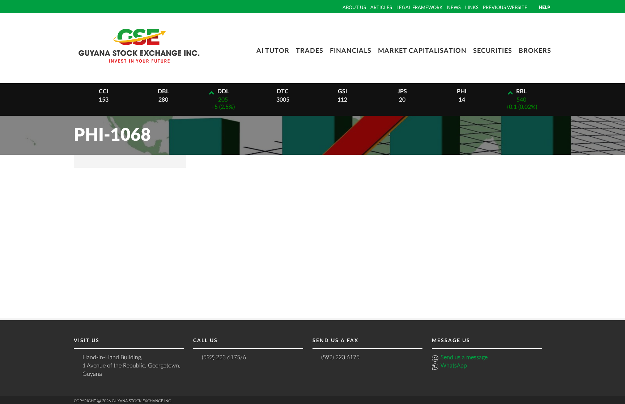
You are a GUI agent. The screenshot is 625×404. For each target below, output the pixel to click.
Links (472, 7)
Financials (350, 51)
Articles (381, 7)
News (454, 7)
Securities (492, 51)
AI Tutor (272, 51)
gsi (342, 91)
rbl (521, 91)
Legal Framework (419, 7)
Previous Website (505, 7)
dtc (283, 91)
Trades (309, 51)
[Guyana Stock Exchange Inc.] (139, 68)
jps (402, 91)
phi (462, 91)
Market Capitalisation (422, 51)
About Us (354, 7)
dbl (163, 91)
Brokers (535, 51)
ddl (223, 91)
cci (104, 91)
